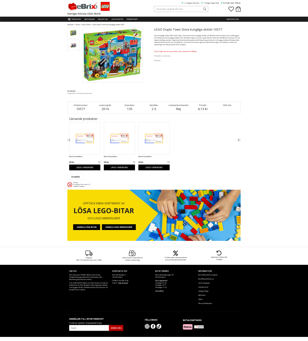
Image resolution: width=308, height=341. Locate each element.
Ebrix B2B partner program (208, 275)
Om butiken (159, 291)
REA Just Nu (103, 19)
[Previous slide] (84, 58)
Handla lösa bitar (86, 227)
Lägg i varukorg (84, 167)
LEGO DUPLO (86, 25)
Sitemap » (157, 60)
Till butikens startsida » (162, 56)
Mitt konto (201, 295)
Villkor (200, 299)
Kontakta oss (233, 19)
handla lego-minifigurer (119, 227)
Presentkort (132, 19)
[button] (73, 33)
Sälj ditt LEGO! (203, 287)
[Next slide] (141, 58)
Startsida (70, 25)
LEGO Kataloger (204, 283)
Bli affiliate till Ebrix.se (206, 279)
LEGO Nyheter (117, 19)
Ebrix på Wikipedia (205, 303)
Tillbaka (75, 176)
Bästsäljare (89, 19)
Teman (77, 25)
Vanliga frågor (203, 291)
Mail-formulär (123, 283)
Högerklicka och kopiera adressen (79, 93)
